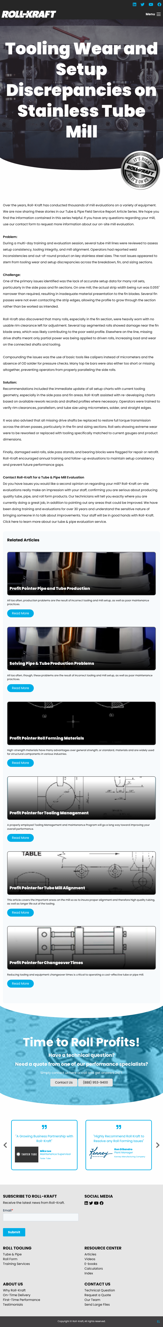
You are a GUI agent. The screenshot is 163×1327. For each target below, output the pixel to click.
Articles (90, 1254)
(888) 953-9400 (95, 1082)
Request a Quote (97, 1295)
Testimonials (13, 1304)
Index (88, 1273)
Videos (89, 1259)
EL (158, 1321)
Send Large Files (97, 1304)
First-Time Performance (21, 1300)
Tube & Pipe (12, 1254)
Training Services (16, 1264)
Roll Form (10, 1259)
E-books (90, 1264)
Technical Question (99, 1290)
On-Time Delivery (16, 1295)
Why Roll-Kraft (14, 1290)
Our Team (92, 1300)
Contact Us (64, 1082)
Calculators (93, 1268)
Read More (20, 613)
